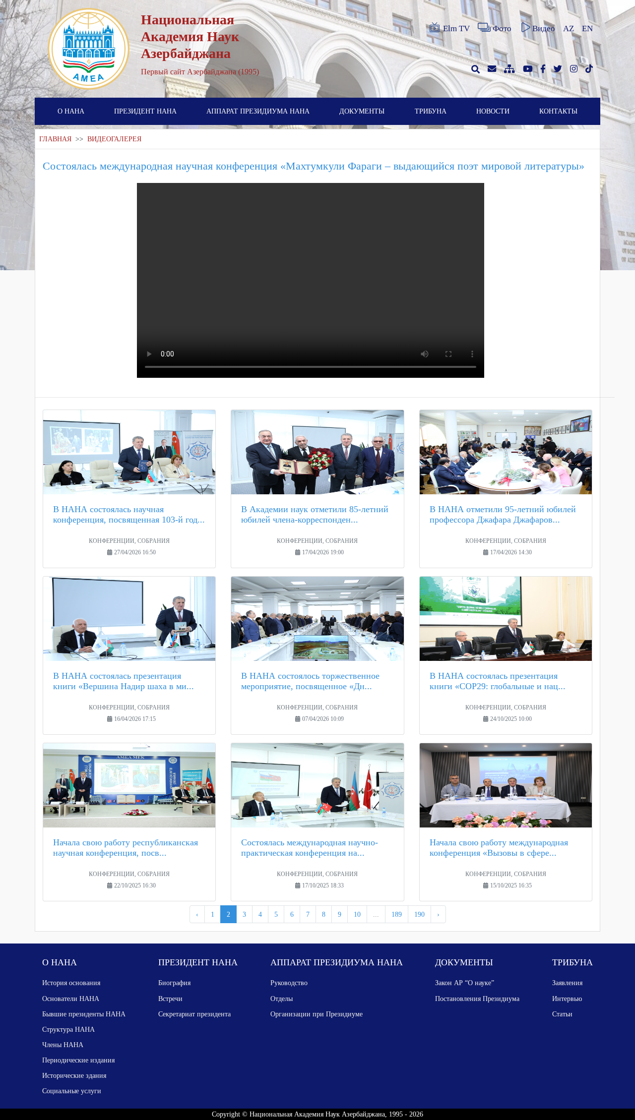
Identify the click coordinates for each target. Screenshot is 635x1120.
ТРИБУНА (430, 111)
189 (396, 914)
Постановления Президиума (477, 998)
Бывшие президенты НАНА (84, 1014)
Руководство (289, 983)
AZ (568, 28)
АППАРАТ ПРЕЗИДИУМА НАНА (258, 111)
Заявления (567, 983)
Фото (502, 28)
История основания (71, 983)
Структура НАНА (68, 1029)
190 (419, 914)
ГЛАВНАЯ (55, 139)
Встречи (170, 998)
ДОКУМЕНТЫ (361, 111)
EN (587, 28)
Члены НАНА (62, 1045)
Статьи (562, 1014)
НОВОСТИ (492, 111)
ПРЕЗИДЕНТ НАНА (145, 111)
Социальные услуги (71, 1091)
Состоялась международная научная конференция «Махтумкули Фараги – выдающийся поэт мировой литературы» (313, 166)
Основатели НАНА (70, 998)
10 (357, 914)
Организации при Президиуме (316, 1014)
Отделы (281, 998)
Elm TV (456, 28)
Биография (174, 983)
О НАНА (71, 111)
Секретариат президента (194, 1014)
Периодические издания (78, 1060)
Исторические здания (74, 1075)
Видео (543, 28)
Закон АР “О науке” (464, 983)
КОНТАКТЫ (558, 111)
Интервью (567, 998)
